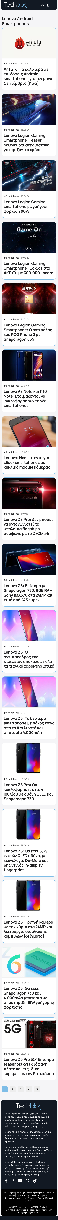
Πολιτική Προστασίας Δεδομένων (30, 1193)
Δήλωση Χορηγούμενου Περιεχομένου (32, 1195)
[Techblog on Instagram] (12, 1180)
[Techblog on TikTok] (35, 1180)
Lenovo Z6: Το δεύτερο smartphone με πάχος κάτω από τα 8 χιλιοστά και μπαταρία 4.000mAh (29, 725)
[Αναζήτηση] (42, 5)
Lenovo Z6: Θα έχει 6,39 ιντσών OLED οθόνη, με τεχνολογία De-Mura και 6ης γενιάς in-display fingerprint (26, 860)
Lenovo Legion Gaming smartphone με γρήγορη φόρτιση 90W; (26, 206)
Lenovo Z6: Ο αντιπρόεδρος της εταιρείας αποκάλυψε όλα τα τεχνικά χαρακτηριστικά (29, 659)
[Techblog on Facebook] (6, 1180)
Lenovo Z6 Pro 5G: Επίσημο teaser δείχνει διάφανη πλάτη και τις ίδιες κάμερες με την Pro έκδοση (29, 1066)
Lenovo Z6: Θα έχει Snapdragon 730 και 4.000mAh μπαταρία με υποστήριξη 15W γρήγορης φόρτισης (29, 998)
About (27, 1207)
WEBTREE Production (40, 1207)
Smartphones (12, 63)
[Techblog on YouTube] (20, 1180)
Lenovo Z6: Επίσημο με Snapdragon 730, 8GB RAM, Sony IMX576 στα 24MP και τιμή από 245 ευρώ (29, 592)
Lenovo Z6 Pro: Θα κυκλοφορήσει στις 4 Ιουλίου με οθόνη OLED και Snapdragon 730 (28, 792)
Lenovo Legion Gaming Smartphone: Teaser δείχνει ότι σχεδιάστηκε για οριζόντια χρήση (26, 142)
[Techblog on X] (27, 1180)
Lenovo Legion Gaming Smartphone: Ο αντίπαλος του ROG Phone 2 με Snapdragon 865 (28, 332)
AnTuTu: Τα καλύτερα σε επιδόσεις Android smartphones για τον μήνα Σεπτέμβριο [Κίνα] (28, 76)
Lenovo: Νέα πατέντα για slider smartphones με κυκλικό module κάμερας (27, 462)
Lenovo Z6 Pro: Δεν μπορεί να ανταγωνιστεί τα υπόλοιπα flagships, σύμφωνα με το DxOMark (28, 526)
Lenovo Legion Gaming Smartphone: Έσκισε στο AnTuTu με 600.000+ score (28, 268)
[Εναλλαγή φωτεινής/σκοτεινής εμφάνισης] (48, 5)
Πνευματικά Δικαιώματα (15, 1198)
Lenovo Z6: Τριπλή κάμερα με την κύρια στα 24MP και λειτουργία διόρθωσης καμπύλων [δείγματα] (28, 929)
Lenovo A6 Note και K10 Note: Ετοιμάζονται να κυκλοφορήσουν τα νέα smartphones (25, 398)
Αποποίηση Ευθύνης (36, 1198)
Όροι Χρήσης (9, 1193)
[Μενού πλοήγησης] (53, 5)
